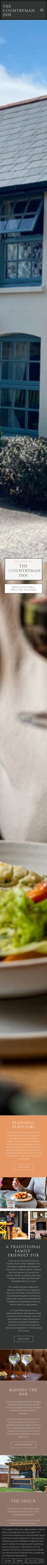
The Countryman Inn (19, 10)
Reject (20, 1561)
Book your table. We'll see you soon (23, 588)
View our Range (23, 1445)
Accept (8, 1561)
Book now (23, 1167)
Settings (33, 1561)
